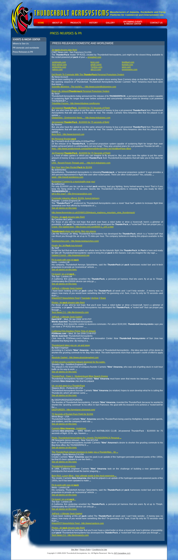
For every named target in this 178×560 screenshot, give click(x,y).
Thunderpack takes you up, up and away (71, 345)
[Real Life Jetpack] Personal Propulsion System (80, 91)
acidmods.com (59, 62)
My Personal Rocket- (64, 139)
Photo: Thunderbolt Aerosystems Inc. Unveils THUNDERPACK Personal (86, 438)
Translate (85, 298)
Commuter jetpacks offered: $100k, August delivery (75, 198)
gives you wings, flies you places (74, 231)
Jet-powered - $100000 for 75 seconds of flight (80, 122)
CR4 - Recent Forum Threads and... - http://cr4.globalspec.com (81, 163)
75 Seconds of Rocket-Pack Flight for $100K (72, 414)
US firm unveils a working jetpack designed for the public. (79, 362)
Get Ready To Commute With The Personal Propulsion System (88, 74)
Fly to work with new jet (65, 260)
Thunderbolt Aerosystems (64, 466)
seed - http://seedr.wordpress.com (67, 177)
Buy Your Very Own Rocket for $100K (72, 167)
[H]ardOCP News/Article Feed (66, 298)
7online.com (96, 67)
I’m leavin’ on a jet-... (64, 274)
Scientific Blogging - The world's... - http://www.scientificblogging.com (84, 87)
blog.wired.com (59, 64)
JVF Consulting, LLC (122, 553)
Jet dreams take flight (64, 50)
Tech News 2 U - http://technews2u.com (70, 312)
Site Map (74, 549)
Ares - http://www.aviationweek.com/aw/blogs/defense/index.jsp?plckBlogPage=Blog (91, 148)
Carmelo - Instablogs (69, 428)
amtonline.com (59, 67)
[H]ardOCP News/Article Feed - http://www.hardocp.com (78, 523)
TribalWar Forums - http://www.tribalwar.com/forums (76, 103)
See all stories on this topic (64, 208)
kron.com (95, 62)
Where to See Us (21, 43)
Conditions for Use (99, 549)
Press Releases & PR (23, 52)
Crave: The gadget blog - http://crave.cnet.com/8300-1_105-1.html (83, 227)
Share (103, 298)
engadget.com (94, 57)
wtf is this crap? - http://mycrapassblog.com (72, 194)
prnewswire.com (129, 69)
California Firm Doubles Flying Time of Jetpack (74, 331)
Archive (95, 298)
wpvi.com (126, 67)
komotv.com (127, 64)
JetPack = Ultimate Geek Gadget (67, 288)
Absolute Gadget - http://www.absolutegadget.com (75, 357)
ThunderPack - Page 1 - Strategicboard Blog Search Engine (80, 376)
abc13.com (96, 69)
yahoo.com (57, 69)
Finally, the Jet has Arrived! (67, 245)
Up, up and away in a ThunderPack (68, 385)
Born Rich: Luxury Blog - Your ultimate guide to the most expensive (84, 475)
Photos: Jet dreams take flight (68, 217)
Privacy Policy (85, 549)
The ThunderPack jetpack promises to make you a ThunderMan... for (85, 452)
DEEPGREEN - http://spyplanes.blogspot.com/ (73, 409)
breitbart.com (128, 62)
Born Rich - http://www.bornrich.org (68, 134)
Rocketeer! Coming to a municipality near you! (73, 181)
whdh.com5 (96, 64)
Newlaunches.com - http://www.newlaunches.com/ (75, 241)
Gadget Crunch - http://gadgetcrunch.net (70, 255)
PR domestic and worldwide (26, 48)
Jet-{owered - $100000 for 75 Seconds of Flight (81, 108)
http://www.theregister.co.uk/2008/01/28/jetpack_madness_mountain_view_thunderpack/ (93, 212)
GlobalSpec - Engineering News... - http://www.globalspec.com (81, 117)
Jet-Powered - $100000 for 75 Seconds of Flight (81, 153)
